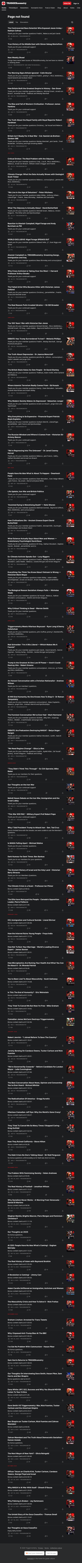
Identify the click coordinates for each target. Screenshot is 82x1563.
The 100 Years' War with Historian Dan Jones (28, 323)
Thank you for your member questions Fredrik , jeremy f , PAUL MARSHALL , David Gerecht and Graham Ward (36, 77)
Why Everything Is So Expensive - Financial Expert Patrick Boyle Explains (34, 417)
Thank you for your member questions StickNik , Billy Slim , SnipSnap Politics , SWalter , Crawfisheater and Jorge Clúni (33, 719)
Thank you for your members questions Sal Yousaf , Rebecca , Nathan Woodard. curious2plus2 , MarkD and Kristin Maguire (33, 597)
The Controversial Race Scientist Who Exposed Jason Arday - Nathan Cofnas (35, 29)
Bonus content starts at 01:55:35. (20, 1264)
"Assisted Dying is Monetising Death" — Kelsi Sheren (31, 505)
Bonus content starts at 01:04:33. (20, 1278)
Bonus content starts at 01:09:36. (20, 1304)
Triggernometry (25, 36)
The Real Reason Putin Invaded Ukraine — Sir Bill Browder (33, 305)
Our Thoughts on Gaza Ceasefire (22, 1528)
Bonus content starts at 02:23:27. (20, 1411)
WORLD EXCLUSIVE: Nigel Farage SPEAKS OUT (28, 239)
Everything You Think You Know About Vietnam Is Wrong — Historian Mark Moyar (34, 573)
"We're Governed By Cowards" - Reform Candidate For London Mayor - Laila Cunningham (35, 1068)
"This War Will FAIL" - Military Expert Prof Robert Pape (32, 814)
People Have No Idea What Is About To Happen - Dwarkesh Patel (34, 474)
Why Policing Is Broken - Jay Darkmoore (25, 1501)
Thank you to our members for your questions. (25, 859)
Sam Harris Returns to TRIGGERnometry (25, 1360)
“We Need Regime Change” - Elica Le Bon (26, 748)
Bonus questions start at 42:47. (19, 1379)
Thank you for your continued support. (22, 308)
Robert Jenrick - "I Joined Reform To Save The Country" (32, 1037)
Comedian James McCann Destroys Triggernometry (31, 1019)
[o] (70, 30)
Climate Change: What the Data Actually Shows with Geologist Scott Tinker (36, 175)
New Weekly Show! (16, 58)
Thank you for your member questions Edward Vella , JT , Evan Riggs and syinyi (34, 243)
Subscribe (67, 3)
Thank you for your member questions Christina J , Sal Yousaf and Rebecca (35, 125)
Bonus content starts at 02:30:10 (20, 1477)
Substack (30, 1558)
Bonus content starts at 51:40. (19, 905)
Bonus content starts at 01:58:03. (20, 1363)
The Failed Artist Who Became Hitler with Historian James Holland (34, 288)
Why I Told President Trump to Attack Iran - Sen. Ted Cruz (33, 828)
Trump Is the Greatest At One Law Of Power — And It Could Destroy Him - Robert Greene (34, 664)
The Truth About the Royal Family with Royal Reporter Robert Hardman (35, 121)
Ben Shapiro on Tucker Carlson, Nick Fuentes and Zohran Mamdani (33, 1422)
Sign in (76, 3)
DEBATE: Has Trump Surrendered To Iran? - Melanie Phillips (34, 339)
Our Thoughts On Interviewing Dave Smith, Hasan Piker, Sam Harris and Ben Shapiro (35, 1375)
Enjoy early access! (14, 1531)
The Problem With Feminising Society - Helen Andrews (32, 1173)
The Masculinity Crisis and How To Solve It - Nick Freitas (33, 1302)
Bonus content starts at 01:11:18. (20, 1221)
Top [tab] (16, 22)
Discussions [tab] (24, 22)
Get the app (51, 1553)
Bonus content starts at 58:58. (19, 1205)
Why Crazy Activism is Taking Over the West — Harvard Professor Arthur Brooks (33, 272)
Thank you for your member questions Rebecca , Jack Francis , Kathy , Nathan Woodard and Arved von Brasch (33, 457)
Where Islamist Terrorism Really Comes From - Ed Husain (33, 385)
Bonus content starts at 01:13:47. (20, 1517)
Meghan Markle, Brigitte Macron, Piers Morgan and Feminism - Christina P (36, 1217)
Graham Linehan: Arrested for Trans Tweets (27, 1320)
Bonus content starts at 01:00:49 (20, 1456)
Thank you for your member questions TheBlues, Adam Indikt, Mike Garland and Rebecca (36, 374)
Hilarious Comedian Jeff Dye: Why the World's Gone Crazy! (34, 1112)
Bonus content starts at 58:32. (19, 889)
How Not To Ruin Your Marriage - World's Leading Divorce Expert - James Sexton (33, 948)
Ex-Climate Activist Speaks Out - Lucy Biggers (29, 557)
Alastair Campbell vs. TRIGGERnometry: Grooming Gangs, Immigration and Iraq (33, 256)
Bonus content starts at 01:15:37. (20, 1189)
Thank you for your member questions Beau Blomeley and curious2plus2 (35, 260)
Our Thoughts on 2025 (18, 1232)
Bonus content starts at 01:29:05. (20, 1490)
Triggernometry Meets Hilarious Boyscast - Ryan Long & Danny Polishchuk (36, 627)
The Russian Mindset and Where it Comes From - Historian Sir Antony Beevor (35, 436)
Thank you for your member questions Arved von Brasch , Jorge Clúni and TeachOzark (35, 405)
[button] (3, 8)
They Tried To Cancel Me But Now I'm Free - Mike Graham (33, 1006)
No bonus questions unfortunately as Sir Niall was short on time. (31, 1158)
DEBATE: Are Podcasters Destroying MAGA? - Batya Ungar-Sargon (34, 731)
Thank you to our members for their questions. (25, 774)
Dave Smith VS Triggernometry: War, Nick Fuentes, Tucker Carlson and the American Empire (34, 1406)
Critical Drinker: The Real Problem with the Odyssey (31, 159)
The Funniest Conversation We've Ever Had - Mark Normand (34, 715)
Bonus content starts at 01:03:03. (20, 1322)
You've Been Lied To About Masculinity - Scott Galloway (33, 979)
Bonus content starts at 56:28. (19, 1144)
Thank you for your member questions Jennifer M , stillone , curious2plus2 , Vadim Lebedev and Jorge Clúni (35, 358)
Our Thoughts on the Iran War (21, 785)
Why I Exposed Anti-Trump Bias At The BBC (27, 1333)
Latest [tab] (11, 22)
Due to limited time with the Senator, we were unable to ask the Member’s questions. (35, 831)
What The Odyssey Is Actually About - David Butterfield (33, 208)
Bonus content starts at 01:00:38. (20, 923)
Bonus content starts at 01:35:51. (20, 952)
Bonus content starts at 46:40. (19, 1427)
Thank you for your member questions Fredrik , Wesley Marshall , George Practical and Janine (35, 342)
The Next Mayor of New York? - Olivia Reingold (28, 1453)
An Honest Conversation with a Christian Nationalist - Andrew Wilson (36, 682)
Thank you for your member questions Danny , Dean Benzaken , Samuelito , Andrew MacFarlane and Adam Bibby (36, 389)
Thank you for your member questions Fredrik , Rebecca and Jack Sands (34, 33)
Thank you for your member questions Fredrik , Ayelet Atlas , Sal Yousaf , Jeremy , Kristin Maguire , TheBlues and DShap (34, 752)
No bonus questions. (15, 1235)
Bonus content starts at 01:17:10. (20, 936)
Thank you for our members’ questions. (22, 686)
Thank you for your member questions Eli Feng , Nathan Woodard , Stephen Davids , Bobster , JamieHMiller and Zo (35, 545)
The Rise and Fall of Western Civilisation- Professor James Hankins (34, 105)
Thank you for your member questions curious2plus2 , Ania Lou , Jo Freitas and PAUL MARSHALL (35, 669)
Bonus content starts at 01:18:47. (20, 1040)
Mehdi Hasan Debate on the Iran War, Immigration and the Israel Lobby (33, 799)
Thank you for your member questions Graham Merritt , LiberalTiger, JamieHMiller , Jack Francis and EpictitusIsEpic (33, 423)
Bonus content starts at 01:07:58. (20, 1291)
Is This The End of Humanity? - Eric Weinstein (28, 992)
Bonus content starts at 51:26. (19, 1395)
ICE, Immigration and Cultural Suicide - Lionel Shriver (31, 920)
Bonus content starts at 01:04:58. (20, 1504)
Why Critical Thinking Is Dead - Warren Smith (28, 608)
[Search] (72, 22)
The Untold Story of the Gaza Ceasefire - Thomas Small (32, 1514)
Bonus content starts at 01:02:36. (20, 1022)
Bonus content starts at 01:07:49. (20, 1072)
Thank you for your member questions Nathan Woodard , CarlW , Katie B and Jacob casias (34, 737)
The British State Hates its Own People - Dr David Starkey (33, 370)
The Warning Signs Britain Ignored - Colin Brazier (30, 73)
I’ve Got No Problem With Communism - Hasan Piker (31, 1347)
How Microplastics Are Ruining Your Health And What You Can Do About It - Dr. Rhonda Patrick (36, 964)
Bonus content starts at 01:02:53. (20, 1131)
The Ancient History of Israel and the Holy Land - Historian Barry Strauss (34, 871)
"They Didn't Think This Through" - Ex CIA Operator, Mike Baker (33, 770)
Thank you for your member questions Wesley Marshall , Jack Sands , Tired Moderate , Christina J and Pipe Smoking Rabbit (35, 142)
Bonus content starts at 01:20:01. (20, 1056)
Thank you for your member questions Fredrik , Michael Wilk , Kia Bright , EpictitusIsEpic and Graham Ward (35, 527)
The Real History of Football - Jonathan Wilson (28, 1187)
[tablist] (18, 22)
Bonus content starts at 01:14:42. (20, 1008)
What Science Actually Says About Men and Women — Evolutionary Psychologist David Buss (32, 540)
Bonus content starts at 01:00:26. (20, 1336)
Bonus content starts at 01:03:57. (20, 1101)
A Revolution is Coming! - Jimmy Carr (24, 1275)
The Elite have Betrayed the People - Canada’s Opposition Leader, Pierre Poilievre (33, 900)
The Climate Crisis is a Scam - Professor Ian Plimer (30, 886)
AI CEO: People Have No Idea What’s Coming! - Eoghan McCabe (32, 1246)
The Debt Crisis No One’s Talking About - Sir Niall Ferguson (34, 1155)
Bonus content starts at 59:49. (19, 1176)
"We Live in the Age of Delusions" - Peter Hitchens (30, 192)
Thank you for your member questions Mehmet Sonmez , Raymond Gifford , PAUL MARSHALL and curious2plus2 (36, 509)
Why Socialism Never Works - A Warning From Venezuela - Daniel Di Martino (34, 1201)
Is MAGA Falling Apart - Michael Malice (25, 843)
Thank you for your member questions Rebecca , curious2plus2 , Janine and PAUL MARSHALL (35, 181)
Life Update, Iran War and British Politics (26, 491)
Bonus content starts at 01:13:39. (20, 995)
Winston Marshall (34, 65)
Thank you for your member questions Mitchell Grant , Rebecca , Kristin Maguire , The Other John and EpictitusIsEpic (34, 212)
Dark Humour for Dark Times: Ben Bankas (26, 857)
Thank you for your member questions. (22, 611)
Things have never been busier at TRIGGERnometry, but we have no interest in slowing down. (35, 61)
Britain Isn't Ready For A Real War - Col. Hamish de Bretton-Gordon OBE (34, 137)
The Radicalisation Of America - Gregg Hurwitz (29, 1099)
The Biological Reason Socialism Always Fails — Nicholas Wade (33, 591)
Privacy (40, 1548)
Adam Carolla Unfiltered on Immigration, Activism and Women (36, 1288)
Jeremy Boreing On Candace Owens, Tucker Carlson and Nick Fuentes (35, 1052)
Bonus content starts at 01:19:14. (20, 1088)
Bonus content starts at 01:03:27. (20, 1115)
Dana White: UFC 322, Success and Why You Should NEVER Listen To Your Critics (34, 1390)
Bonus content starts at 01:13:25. (20, 1251)
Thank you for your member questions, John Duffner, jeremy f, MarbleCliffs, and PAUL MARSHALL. (35, 633)
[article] (41, 33)
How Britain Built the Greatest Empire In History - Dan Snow (34, 88)
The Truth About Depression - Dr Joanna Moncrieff (30, 354)
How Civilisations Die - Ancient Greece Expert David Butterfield (31, 521)
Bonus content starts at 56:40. (19, 968)
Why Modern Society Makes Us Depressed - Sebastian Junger (35, 401)
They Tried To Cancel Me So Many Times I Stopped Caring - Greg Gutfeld (34, 1127)
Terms (46, 1548)
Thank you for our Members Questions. (22, 875)
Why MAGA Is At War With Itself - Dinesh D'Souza (30, 1487)
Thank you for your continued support (22, 47)
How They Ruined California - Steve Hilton (26, 1142)
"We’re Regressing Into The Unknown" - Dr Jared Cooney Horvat (33, 452)
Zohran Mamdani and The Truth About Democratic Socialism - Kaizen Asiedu (35, 1438)
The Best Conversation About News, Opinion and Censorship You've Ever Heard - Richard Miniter (35, 1084)
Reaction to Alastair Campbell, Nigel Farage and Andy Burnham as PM (32, 224)
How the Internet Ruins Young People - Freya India (30, 933)
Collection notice (56, 1548)
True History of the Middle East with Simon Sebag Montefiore (35, 44)
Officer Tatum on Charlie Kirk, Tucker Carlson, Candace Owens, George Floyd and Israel (32, 1473)
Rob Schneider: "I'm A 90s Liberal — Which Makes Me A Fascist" (32, 646)
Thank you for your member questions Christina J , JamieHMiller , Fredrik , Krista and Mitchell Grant (35, 293)
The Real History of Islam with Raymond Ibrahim (29, 1261)
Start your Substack (35, 1553)
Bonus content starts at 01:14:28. (20, 982)
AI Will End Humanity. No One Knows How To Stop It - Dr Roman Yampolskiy (36, 698)
